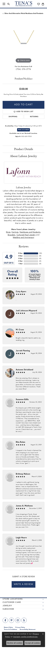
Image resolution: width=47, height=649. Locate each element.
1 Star (21, 264)
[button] (8, 4)
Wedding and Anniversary (23, 237)
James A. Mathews (24, 506)
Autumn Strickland (24, 370)
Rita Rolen (20, 442)
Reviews (23, 246)
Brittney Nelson (23, 474)
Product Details (23, 149)
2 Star (20, 261)
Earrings (15, 232)
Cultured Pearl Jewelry (26, 235)
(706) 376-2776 (23, 69)
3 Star (20, 258)
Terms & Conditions (10, 629)
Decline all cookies (14, 643)
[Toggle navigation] (4, 4)
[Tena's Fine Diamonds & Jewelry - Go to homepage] (23, 4)
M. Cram (20, 330)
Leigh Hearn (21, 538)
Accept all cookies (32, 643)
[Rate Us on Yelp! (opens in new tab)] (24, 620)
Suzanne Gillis (22, 400)
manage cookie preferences (25, 637)
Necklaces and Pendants (30, 232)
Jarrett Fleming (23, 351)
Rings (8, 232)
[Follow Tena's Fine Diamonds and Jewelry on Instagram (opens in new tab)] (17, 620)
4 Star (20, 256)
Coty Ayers (21, 292)
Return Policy (8, 627)
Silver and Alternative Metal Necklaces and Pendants (23, 13)
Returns (34, 117)
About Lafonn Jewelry (23, 156)
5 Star (20, 253)
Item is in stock (23, 129)
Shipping (13, 117)
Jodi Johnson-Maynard (26, 311)
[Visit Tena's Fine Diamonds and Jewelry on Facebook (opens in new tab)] (5, 620)
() (40, 253)
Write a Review (23, 584)
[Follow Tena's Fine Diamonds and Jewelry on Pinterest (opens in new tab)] (11, 620)
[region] (23, 43)
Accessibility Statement (27, 629)
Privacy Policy (20, 627)
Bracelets (11, 235)
